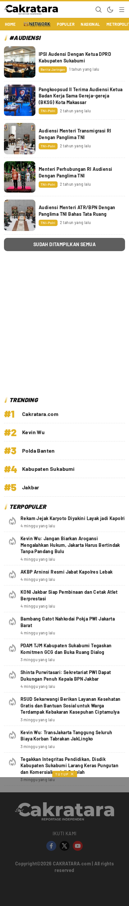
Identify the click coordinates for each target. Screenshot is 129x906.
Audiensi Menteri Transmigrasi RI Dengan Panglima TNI (75, 134)
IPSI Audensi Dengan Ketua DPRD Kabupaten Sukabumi (75, 57)
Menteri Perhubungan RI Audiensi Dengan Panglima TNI (75, 172)
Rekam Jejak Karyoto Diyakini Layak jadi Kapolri (73, 518)
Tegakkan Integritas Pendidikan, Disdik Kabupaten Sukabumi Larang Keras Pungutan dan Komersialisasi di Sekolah (69, 765)
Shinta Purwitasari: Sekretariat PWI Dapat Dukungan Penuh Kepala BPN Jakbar (66, 675)
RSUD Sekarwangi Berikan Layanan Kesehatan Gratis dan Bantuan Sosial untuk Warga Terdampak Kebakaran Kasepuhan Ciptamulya (70, 705)
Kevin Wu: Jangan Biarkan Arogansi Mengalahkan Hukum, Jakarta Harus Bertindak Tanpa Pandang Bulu (70, 545)
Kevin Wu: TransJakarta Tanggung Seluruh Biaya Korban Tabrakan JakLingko (66, 736)
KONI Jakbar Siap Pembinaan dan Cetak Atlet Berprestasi (69, 595)
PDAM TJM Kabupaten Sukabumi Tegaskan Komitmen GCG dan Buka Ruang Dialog (66, 649)
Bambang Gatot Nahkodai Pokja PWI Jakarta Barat (68, 622)
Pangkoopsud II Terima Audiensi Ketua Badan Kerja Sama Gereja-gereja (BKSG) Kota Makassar (80, 96)
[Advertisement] (64, 325)
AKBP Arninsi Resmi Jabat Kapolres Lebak (67, 572)
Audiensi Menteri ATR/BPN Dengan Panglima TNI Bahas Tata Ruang (77, 211)
